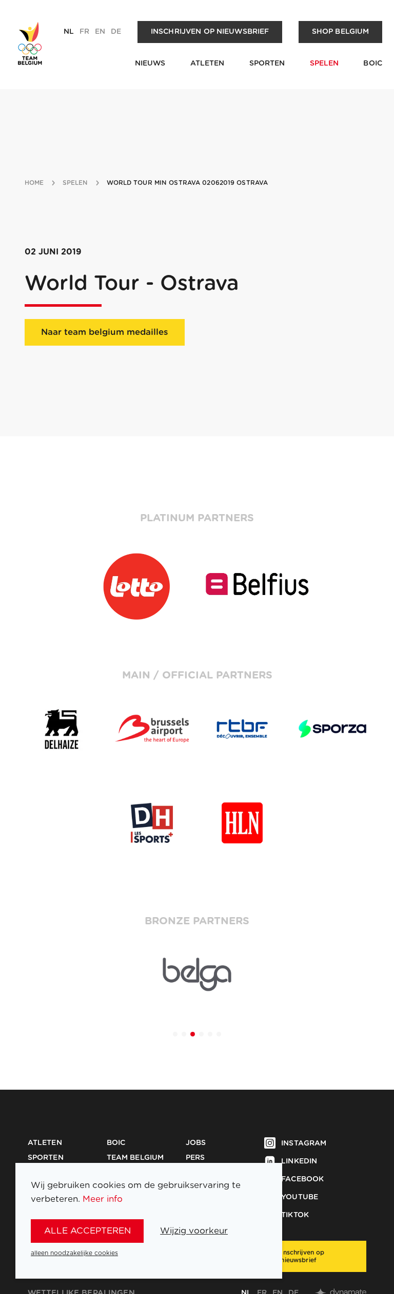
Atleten (207, 63)
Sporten (267, 63)
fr (84, 31)
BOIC (372, 63)
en (100, 31)
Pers (195, 1157)
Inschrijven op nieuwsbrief (210, 31)
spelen (75, 183)
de (116, 31)
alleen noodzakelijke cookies (74, 1253)
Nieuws (150, 63)
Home (34, 183)
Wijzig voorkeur (194, 1230)
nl (69, 31)
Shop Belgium (340, 31)
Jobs (196, 1143)
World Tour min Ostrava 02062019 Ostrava (187, 183)
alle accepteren (87, 1230)
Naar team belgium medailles (104, 332)
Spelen (324, 63)
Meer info (103, 1199)
